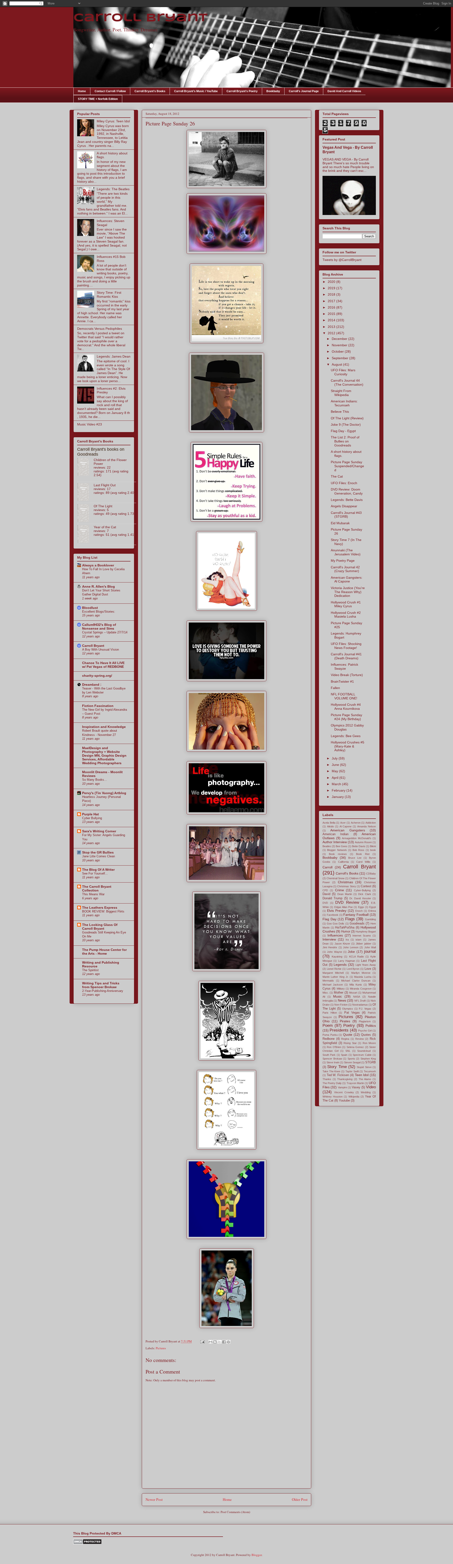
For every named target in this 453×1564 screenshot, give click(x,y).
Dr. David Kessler (360, 898)
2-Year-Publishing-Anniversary (102, 991)
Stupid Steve (364, 1067)
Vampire (342, 1087)
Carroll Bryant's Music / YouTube (196, 91)
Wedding (366, 1092)
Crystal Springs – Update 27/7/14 (104, 632)
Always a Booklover (98, 565)
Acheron (356, 822)
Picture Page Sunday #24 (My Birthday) (346, 717)
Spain (344, 1054)
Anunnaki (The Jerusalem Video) (346, 552)
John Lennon (350, 947)
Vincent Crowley (344, 1092)
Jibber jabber (363, 943)
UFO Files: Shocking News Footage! (346, 646)
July (335, 758)
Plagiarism (365, 1021)
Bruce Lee (354, 857)
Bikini (373, 846)
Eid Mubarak (340, 523)
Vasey (356, 1087)
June (336, 765)
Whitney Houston (333, 1096)
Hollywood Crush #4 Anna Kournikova (346, 706)
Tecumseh (370, 1071)
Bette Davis (358, 846)
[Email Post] (202, 1341)
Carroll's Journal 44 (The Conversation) (347, 382)
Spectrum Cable (362, 1054)
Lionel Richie (334, 968)
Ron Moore (369, 1043)
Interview (329, 939)
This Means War (93, 894)
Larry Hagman (346, 960)
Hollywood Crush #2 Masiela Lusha (346, 615)
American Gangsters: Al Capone (346, 579)
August (337, 364)
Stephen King (368, 1058)
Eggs (361, 907)
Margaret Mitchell (333, 972)
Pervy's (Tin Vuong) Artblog (104, 793)
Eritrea (372, 910)
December (340, 339)
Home (82, 91)
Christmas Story (346, 886)
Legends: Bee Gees (346, 736)
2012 (332, 333)
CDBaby (371, 873)
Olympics (347, 1008)
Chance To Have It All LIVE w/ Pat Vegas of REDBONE (103, 665)
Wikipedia (353, 1096)
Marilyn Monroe (360, 972)
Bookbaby (273, 91)
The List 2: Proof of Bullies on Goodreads (345, 441)
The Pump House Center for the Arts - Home (104, 951)
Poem (328, 1025)
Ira (347, 939)
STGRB (370, 1062)
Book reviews (338, 854)
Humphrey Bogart (366, 931)
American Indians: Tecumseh (344, 403)
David (326, 894)
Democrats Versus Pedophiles (99, 328)
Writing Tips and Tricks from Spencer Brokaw (100, 985)
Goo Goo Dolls (335, 923)
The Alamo (365, 1079)
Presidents (339, 1030)
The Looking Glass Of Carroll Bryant (99, 926)
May (335, 771)
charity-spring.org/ (97, 675)
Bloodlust (90, 608)
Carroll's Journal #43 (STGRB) (346, 515)
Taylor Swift (352, 1071)
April (335, 778)
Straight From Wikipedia (341, 393)
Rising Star (350, 1043)
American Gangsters (347, 830)
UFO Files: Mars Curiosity (343, 372)
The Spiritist (90, 970)
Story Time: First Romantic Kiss (109, 294)
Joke (351, 951)
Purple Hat (90, 814)
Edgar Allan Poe (343, 907)
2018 (332, 294)
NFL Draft (360, 1000)
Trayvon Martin (355, 1083)
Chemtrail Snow (335, 878)
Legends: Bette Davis (347, 500)
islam (358, 939)
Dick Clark (364, 894)
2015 (332, 314)
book (373, 850)
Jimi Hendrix (330, 947)
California (343, 861)
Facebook (332, 914)
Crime (339, 890)
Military (341, 988)
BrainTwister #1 (342, 681)
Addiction (370, 822)
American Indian (335, 834)
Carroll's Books (347, 873)
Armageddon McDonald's (356, 838)
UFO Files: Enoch (344, 483)
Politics (370, 1026)
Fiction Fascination (97, 706)
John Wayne (334, 951)
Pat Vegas (352, 1012)
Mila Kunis (355, 984)
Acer (343, 822)
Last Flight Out (105, 485)
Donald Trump (332, 898)
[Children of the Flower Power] (85, 467)
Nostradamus (360, 1004)
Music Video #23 (89, 424)
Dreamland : (91, 684)
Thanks (327, 1079)
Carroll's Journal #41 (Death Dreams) (346, 656)
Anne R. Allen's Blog (98, 586)
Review (359, 1038)
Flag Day (329, 919)
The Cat (337, 476)
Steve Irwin (333, 1062)
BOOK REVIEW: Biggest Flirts (103, 911)
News (342, 1000)
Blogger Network (337, 850)
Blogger (257, 1555)
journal (370, 951)
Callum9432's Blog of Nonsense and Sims (99, 626)
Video (371, 1087)
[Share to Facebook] (224, 1342)
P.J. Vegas (365, 1008)
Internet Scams (361, 935)
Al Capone (346, 826)
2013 (332, 327)
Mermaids (328, 980)
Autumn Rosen (363, 842)
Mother (338, 992)
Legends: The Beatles (113, 189)
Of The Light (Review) (347, 418)
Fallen (335, 688)
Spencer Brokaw (332, 1058)
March (337, 784)
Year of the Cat (105, 527)
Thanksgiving (344, 1079)
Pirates (345, 1021)
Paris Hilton (330, 1012)
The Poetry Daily (332, 1083)
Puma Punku (330, 1034)
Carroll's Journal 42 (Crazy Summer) (345, 569)
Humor (345, 931)
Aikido (330, 826)
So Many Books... (94, 779)
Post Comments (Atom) (235, 1512)
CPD (325, 890)
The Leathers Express (99, 907)
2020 (332, 282)
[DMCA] (87, 1543)
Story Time (337, 1067)
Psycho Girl (365, 1030)
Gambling (370, 919)
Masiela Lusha (362, 976)
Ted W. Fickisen (338, 1075)
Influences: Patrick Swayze (344, 666)
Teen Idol (362, 1075)
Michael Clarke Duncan (355, 980)
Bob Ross (358, 850)
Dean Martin (344, 894)
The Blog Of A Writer (98, 869)
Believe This (340, 411)
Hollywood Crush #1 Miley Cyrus (346, 604)
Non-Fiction (341, 1004)
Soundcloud (364, 1050)
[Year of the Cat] (85, 534)
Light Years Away (366, 964)
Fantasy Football (356, 914)
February (339, 790)
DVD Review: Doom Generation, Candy (347, 491)
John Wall (370, 947)
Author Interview (335, 842)
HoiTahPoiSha (344, 927)
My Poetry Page (343, 560)
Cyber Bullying (92, 818)
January (338, 797)
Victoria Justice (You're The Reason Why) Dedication (348, 592)
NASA (356, 996)
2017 (332, 301)
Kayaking (337, 956)
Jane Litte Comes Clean (98, 856)
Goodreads (357, 923)
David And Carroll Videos (344, 91)
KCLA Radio (356, 956)
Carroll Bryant (140, 18)
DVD (325, 902)
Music (337, 996)
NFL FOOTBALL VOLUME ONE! (344, 696)
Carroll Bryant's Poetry (242, 91)
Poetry (349, 1025)
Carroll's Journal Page (304, 91)
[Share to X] (219, 1342)
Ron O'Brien (334, 1047)
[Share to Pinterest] (228, 1342)
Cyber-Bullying (362, 890)
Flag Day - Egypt (343, 431)
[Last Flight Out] (85, 492)
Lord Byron (353, 968)
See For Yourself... (95, 873)
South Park (329, 1054)
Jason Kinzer (342, 943)
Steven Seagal (352, 1062)
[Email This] (210, 1342)
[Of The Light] (85, 513)
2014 (332, 320)
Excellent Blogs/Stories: (98, 611)
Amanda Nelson (366, 826)
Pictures (161, 1348)
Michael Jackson (333, 984)
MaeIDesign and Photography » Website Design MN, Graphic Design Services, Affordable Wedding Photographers (104, 755)
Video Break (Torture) (347, 675)
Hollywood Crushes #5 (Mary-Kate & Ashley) (347, 746)
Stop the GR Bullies (98, 852)
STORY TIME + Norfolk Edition (98, 99)
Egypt (372, 907)
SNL (347, 1050)
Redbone (329, 1038)
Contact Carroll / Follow (110, 91)
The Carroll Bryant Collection (96, 888)
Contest (366, 886)
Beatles (327, 846)
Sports (351, 1058)
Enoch (359, 910)
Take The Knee (331, 1071)
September (340, 358)
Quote (347, 1034)
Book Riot (362, 854)
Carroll (327, 867)
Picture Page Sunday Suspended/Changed (347, 466)
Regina (345, 1038)
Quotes (366, 1034)
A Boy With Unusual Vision (100, 649)
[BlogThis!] (215, 1342)
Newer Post (154, 1499)
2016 (332, 307)
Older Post (299, 1499)
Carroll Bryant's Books (149, 91)
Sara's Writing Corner (99, 831)
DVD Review (347, 902)
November (340, 345)
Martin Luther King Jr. (335, 976)
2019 (332, 288)
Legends (340, 964)
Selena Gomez (355, 1047)
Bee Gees (341, 846)
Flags (350, 919)
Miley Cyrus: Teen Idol (113, 121)
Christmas (345, 882)
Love (368, 968)
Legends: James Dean (113, 356)
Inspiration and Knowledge (104, 727)
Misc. (326, 992)
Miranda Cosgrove (360, 988)
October (338, 351)
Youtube (344, 1100)
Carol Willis (363, 861)
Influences (335, 935)
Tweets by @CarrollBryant (342, 260)
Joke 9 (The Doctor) (346, 424)
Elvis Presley (336, 910)
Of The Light (103, 506)
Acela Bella (329, 822)
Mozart (353, 992)
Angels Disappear (344, 506)
